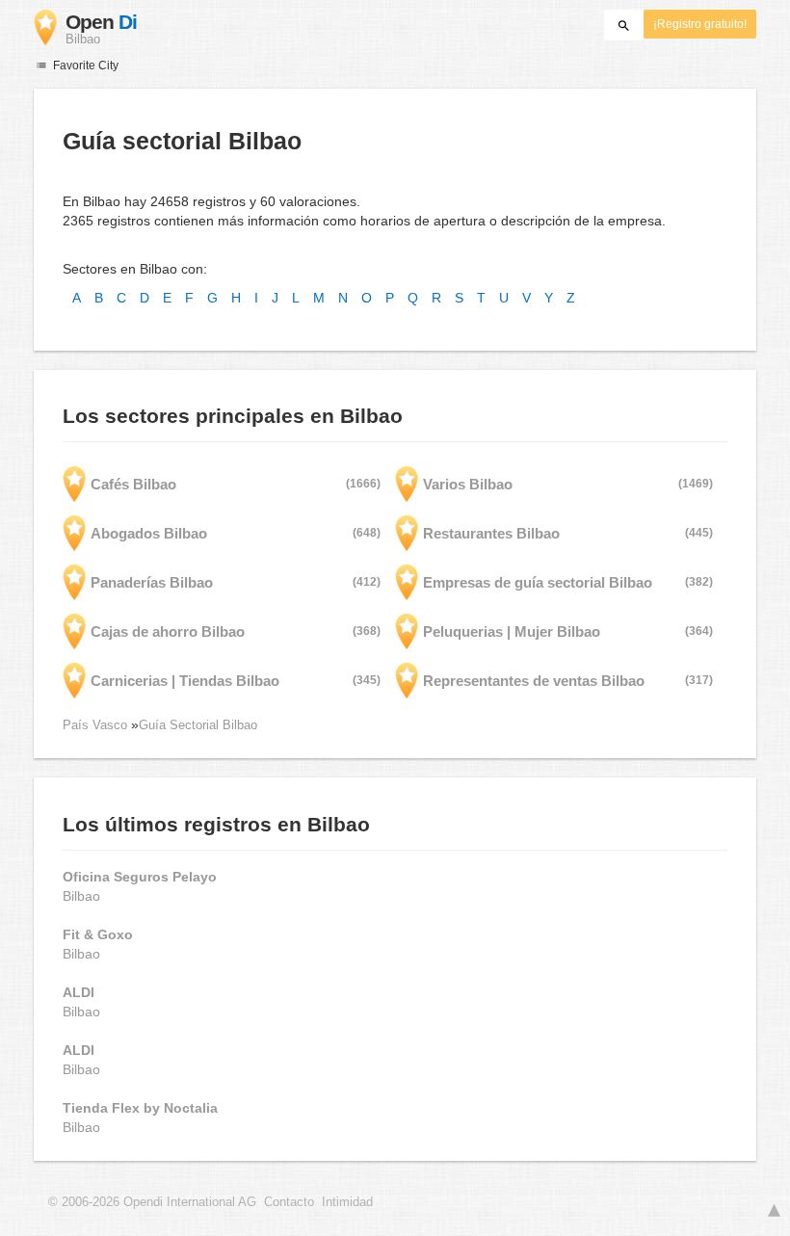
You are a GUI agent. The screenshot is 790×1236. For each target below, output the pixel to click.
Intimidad (347, 1202)
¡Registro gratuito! (700, 24)
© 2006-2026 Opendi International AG (152, 1202)
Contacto (289, 1202)
